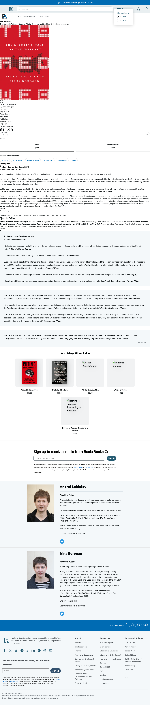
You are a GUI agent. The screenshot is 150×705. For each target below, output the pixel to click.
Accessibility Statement (84, 669)
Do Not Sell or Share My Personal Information (134, 660)
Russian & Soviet (58, 215)
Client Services (105, 646)
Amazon (5, 160)
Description (5, 163)
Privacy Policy (130, 646)
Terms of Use (130, 642)
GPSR (127, 677)
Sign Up (111, 458)
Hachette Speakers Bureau (110, 659)
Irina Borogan (8, 106)
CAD (124, 20)
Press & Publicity (81, 683)
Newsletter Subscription (84, 655)
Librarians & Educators (109, 650)
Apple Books (17, 160)
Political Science (6, 215)
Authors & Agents (107, 642)
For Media (44, 16)
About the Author (7, 218)
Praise (2, 229)
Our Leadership (81, 646)
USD (124, 16)
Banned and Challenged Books (84, 660)
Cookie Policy (130, 650)
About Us (78, 642)
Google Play (48, 160)
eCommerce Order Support (110, 655)
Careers (103, 663)
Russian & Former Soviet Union (36, 215)
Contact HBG (105, 667)
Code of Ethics (130, 655)
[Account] (139, 9)
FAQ (101, 671)
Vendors (103, 675)
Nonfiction (4, 210)
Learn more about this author (72, 533)
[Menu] (4, 9)
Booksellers (104, 683)
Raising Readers (106, 679)
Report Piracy (130, 665)
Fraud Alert (129, 669)
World (18, 215)
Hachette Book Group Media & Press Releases (83, 676)
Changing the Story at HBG (85, 665)
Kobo (74, 160)
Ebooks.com (62, 160)
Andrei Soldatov (9, 104)
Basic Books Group (26, 16)
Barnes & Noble (33, 160)
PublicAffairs (5, 121)
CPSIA (127, 673)
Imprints (78, 650)
